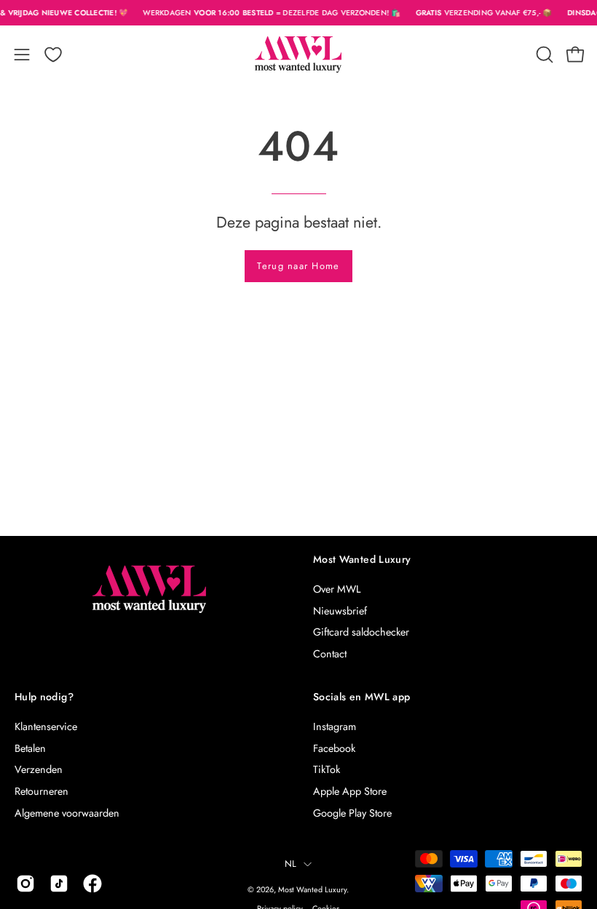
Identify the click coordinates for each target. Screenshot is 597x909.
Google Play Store (352, 813)
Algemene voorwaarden (67, 813)
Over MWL (336, 589)
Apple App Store (350, 791)
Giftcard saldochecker (361, 632)
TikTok (326, 769)
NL (291, 863)
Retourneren (41, 791)
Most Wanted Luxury (362, 559)
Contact (330, 653)
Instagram (334, 726)
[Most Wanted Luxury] (298, 54)
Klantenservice (46, 726)
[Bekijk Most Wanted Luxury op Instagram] (25, 883)
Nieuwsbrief (340, 611)
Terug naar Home (298, 266)
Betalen (30, 748)
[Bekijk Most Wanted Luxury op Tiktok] (59, 883)
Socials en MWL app (361, 697)
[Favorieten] (53, 54)
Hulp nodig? (44, 697)
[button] (543, 54)
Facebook (334, 748)
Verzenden (39, 769)
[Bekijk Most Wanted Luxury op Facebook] (92, 883)
